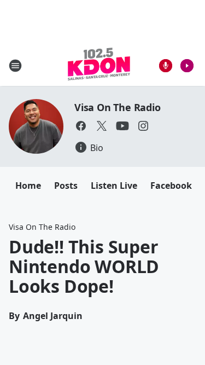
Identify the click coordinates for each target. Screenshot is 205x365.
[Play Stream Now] (187, 65)
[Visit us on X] (101, 125)
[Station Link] (99, 65)
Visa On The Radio (117, 107)
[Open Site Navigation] (15, 65)
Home (28, 185)
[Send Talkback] (165, 65)
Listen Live (114, 185)
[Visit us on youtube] (122, 125)
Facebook (171, 185)
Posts (66, 185)
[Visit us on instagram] (143, 125)
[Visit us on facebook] (80, 125)
